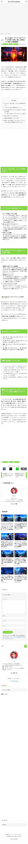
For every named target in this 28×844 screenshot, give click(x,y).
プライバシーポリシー (18, 834)
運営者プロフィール (9, 834)
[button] (4, 469)
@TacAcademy (15, 681)
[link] (12, 504)
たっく (14, 495)
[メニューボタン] (1, 1)
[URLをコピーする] (24, 469)
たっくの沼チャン (17, 678)
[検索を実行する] (25, 646)
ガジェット (16, 44)
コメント (5, 599)
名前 (4, 615)
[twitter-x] (14, 504)
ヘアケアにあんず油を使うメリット (13, 107)
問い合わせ (19, 836)
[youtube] (16, 504)
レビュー (10, 44)
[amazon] (16, 673)
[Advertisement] (14, 18)
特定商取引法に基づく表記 (11, 836)
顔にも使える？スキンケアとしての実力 (16, 113)
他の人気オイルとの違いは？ (11, 116)
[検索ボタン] (26, 1)
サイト (4, 625)
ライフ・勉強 (5, 44)
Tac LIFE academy (14, 1)
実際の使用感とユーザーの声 (11, 118)
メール (4, 620)
